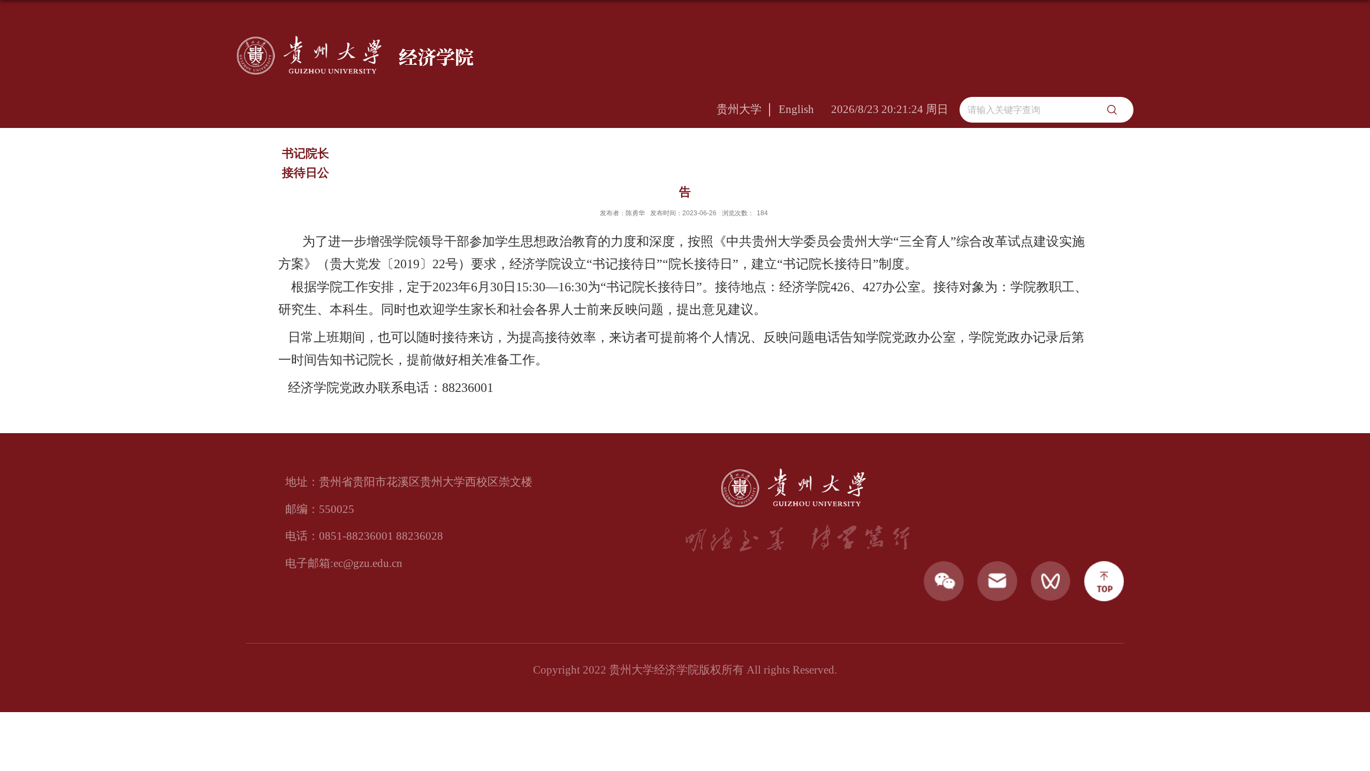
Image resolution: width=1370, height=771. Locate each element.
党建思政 (504, 159)
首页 (347, 159)
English (796, 109)
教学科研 (675, 159)
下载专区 (1102, 159)
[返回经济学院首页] (355, 39)
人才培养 (931, 159)
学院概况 (418, 159)
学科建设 (760, 159)
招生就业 (1017, 159)
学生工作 (846, 159)
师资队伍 (589, 159)
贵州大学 (739, 109)
